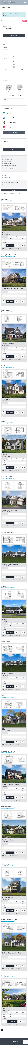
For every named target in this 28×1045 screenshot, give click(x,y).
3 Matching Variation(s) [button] (8, 312)
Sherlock (3, 421)
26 (8, 1030)
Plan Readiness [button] (7, 108)
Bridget (3, 586)
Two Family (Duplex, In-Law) (9, 159)
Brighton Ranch (5, 641)
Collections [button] (6, 141)
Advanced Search (8, 28)
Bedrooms (5, 49)
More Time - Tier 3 (11, 122)
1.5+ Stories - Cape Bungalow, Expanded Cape (12, 175)
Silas (2, 695)
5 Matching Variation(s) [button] (8, 423)
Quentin (3, 975)
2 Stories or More (7, 177)
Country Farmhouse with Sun (10, 255)
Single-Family (6, 157)
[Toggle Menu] (25, 2)
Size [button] (4, 44)
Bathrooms (5, 54)
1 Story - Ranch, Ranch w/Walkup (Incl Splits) (12, 173)
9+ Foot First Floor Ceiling (8, 184)
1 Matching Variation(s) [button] (8, 697)
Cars (4, 97)
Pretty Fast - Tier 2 (11, 117)
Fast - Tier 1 (9, 113)
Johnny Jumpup (6, 864)
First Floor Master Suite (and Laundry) (11, 182)
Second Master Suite (7, 185)
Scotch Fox (4, 366)
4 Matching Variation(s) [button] (8, 256)
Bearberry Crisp (6, 806)
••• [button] (25, 858)
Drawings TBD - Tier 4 (12, 127)
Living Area (5, 58)
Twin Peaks (4, 199)
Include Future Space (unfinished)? (10, 165)
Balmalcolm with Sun (7, 477)
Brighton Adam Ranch (7, 532)
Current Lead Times (14, 132)
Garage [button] (5, 80)
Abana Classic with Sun (8, 751)
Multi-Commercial (7, 161)
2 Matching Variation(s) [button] (8, 478)
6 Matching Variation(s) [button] (8, 201)
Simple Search (7, 26)
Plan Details (10, 245)
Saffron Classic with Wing (9, 919)
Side (4, 94)
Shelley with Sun (6, 310)
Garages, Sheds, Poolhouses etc (9, 163)
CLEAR (24, 20)
